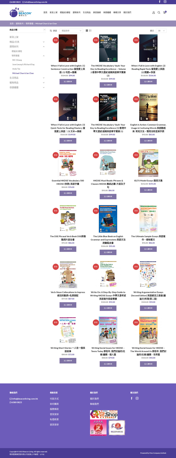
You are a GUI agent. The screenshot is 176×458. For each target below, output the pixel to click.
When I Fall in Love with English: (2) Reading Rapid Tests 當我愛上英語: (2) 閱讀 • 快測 (148, 68)
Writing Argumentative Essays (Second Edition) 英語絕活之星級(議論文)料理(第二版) (148, 295)
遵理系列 (76, 12)
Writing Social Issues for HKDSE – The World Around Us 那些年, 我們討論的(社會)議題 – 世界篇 (148, 351)
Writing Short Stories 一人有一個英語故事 (68, 349)
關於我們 (127, 12)
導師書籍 (29, 23)
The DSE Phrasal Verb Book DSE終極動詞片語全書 (68, 238)
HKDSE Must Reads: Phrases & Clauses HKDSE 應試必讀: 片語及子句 (108, 183)
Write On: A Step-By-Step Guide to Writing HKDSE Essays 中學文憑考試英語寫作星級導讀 (108, 295)
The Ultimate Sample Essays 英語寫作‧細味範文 (148, 238)
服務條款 (54, 409)
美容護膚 (97, 12)
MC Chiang (17, 60)
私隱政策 (54, 419)
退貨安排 (54, 424)
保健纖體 (107, 12)
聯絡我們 (94, 404)
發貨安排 (54, 414)
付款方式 (54, 398)
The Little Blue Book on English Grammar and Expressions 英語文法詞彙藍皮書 (108, 239)
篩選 (55, 30)
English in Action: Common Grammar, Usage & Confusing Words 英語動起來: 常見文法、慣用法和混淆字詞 (148, 128)
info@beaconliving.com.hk (35, 2)
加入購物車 (68, 82)
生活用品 (87, 12)
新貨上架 (53, 12)
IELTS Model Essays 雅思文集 (148, 180)
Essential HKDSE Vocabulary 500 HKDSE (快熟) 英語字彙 (68, 182)
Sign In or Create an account (153, 12)
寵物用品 (14, 82)
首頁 (45, 12)
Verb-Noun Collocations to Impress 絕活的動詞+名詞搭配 (68, 294)
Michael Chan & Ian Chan (23, 73)
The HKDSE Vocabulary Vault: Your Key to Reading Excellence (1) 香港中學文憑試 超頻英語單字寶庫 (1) (108, 128)
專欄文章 (117, 12)
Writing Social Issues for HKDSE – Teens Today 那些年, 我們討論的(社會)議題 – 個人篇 (108, 351)
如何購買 (54, 404)
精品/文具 (14, 41)
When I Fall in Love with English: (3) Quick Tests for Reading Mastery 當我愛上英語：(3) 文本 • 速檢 (68, 128)
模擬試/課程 (65, 12)
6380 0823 (15, 2)
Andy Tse (16, 69)
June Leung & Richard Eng (23, 64)
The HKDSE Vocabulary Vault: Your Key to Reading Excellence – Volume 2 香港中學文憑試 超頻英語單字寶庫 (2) (108, 70)
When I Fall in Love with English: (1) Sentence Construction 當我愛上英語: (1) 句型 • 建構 (68, 68)
